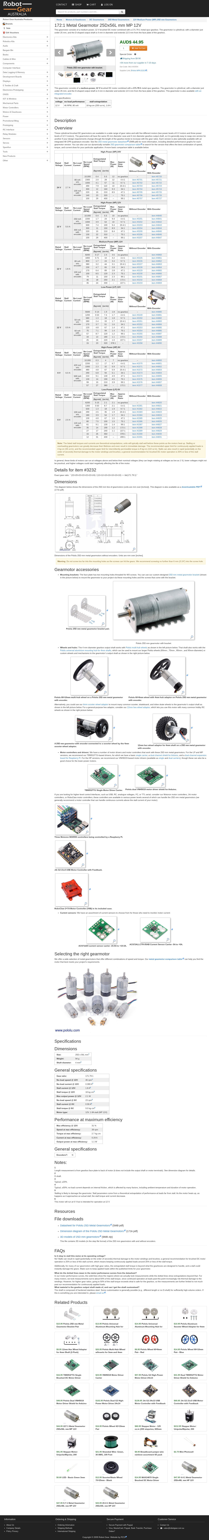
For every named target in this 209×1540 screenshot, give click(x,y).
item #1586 (137, 421)
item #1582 (137, 409)
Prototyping (8, 125)
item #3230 (137, 273)
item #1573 (137, 373)
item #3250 (137, 318)
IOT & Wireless (9, 99)
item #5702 (137, 183)
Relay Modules (9, 134)
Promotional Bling (11, 121)
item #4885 (157, 327)
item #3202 (137, 222)
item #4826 (157, 421)
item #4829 (157, 431)
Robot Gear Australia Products (17, 19)
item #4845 (157, 231)
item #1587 (137, 424)
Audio (5, 46)
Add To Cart (139, 48)
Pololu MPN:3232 (138, 71)
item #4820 (157, 402)
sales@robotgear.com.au (174, 1528)
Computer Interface (11, 68)
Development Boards (12, 77)
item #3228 (137, 267)
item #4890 (157, 343)
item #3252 (137, 324)
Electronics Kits (9, 37)
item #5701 (137, 180)
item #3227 (137, 264)
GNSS (5, 94)
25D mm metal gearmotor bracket (184, 575)
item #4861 (157, 258)
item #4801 (157, 363)
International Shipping (66, 1531)
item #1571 (137, 366)
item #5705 (137, 192)
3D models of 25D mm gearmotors (79, 1236)
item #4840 (157, 216)
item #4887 (157, 334)
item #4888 (157, 337)
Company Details (13, 1528)
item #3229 (137, 270)
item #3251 (137, 321)
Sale (8, 28)
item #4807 (157, 382)
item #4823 (157, 412)
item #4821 (157, 406)
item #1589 (137, 431)
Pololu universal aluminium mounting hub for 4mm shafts (85, 650)
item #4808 (157, 385)
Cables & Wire (9, 59)
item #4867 (157, 277)
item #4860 (157, 255)
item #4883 (157, 321)
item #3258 (137, 343)
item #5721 (157, 180)
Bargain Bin (8, 50)
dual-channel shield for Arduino (164, 755)
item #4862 (157, 261)
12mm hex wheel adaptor (138, 707)
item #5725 (157, 192)
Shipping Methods (65, 1528)
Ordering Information (66, 1525)
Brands (9, 24)
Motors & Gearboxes (12, 112)
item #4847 (157, 237)
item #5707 (137, 198)
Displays (6, 81)
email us (100, 1293)
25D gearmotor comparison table (125, 144)
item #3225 (137, 258)
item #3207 (137, 237)
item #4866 (157, 273)
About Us (10, 1525)
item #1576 (137, 382)
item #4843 (157, 225)
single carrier (141, 755)
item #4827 (157, 424)
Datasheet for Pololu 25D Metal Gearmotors (85, 1225)
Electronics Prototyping (13, 90)
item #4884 (157, 324)
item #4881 (157, 315)
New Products (9, 156)
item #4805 (157, 376)
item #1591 (137, 437)
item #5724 (157, 189)
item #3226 (137, 261)
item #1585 (137, 418)
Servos (6, 143)
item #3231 (137, 277)
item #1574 (137, 376)
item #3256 (137, 337)
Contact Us (164, 1525)
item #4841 (157, 219)
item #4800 (157, 360)
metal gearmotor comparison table (165, 959)
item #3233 (137, 283)
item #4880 (157, 312)
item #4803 (157, 370)
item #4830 (157, 434)
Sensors (6, 138)
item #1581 (137, 406)
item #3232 (137, 280)
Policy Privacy (12, 1531)
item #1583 (137, 412)
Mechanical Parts (10, 103)
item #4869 (157, 283)
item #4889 (157, 340)
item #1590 (137, 434)
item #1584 (137, 415)
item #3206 (137, 234)
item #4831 (157, 437)
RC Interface (8, 129)
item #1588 (137, 427)
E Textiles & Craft (10, 85)
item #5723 (157, 186)
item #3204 (137, 228)
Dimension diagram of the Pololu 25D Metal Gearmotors (92, 1231)
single (161, 758)
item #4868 (157, 280)
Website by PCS (117, 1537)
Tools (5, 152)
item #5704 (137, 189)
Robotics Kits (9, 41)
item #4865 (157, 270)
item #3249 (137, 315)
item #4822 (157, 409)
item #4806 (157, 379)
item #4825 (157, 418)
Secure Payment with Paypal (121, 1525)
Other (5, 160)
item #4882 (157, 318)
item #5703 (137, 186)
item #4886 (157, 330)
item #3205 (137, 231)
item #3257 (137, 340)
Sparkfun (7, 147)
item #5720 (157, 176)
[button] (59, 60)
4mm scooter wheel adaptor (95, 704)
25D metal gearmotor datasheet (112, 142)
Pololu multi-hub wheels (136, 647)
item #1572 (137, 370)
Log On (108, 4)
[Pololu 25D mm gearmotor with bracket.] (153, 610)
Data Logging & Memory (14, 72)
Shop (78, 4)
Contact (61, 4)
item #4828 (157, 427)
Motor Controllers (10, 107)
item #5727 (157, 198)
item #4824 (157, 415)
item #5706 (137, 195)
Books (5, 54)
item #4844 (157, 228)
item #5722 (157, 183)
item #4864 (157, 267)
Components (8, 63)
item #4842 (157, 222)
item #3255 (137, 334)
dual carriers (174, 758)
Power (6, 116)
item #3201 (137, 219)
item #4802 (157, 366)
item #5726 (157, 195)
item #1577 (137, 385)
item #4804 (157, 373)
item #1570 (137, 363)
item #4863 (157, 264)
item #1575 (137, 379)
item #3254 (137, 330)
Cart (92, 4)
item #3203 (137, 225)
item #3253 (137, 327)
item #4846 (157, 234)
